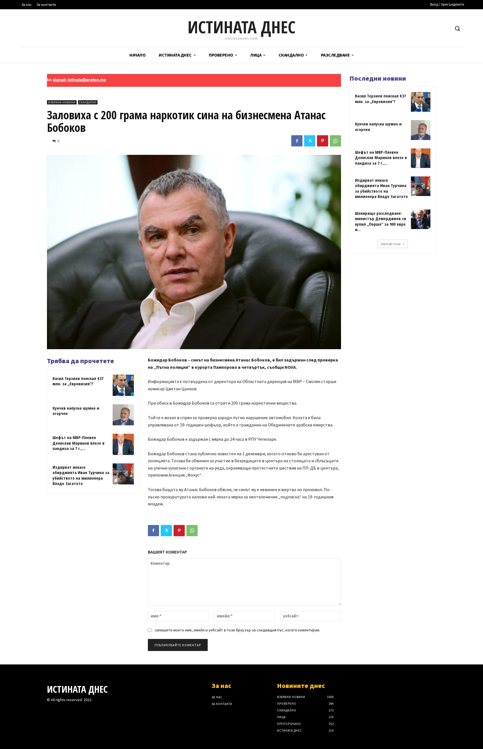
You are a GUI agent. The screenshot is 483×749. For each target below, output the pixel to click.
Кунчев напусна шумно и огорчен (76, 410)
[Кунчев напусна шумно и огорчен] (123, 415)
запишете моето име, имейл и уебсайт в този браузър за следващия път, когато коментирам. (237, 630)
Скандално (87, 102)
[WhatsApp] (335, 140)
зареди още (391, 243)
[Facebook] (296, 140)
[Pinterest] (322, 140)
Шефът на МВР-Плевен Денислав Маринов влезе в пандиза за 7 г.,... (79, 443)
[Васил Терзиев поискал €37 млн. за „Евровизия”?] (123, 385)
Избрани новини (61, 102)
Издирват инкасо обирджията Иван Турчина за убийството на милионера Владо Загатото (81, 475)
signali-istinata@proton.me (56, 79)
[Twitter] (309, 140)
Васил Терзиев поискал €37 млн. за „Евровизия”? (78, 381)
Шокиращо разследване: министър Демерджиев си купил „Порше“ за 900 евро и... (380, 221)
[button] (457, 28)
